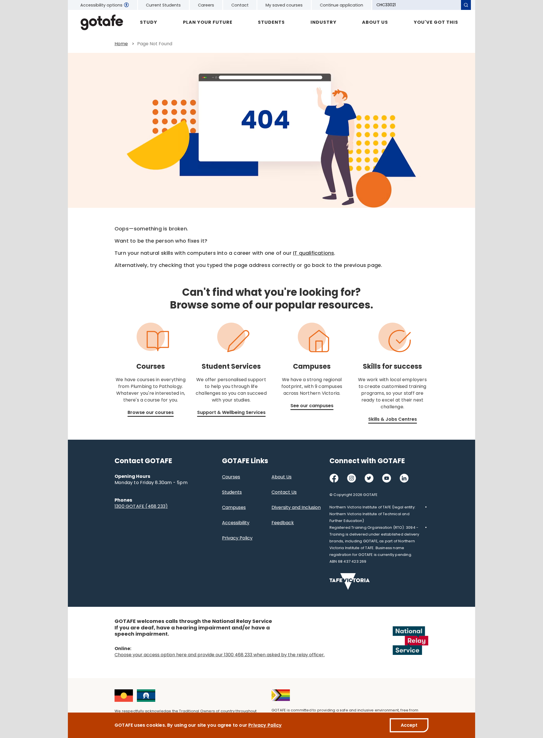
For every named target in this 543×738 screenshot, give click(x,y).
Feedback (283, 522)
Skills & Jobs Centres (392, 419)
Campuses (234, 507)
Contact (240, 5)
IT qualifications (313, 252)
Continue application (341, 5)
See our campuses (311, 405)
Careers (206, 5)
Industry (324, 22)
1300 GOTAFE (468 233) (141, 506)
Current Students (163, 5)
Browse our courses (151, 412)
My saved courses (284, 5)
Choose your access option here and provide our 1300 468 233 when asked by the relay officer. (220, 654)
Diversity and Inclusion (296, 507)
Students (271, 22)
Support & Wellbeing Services (231, 412)
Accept (409, 725)
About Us (375, 22)
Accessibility (235, 522)
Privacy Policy (237, 538)
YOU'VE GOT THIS (436, 22)
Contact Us (284, 492)
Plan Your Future (207, 22)
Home (121, 43)
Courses (231, 477)
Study (148, 22)
